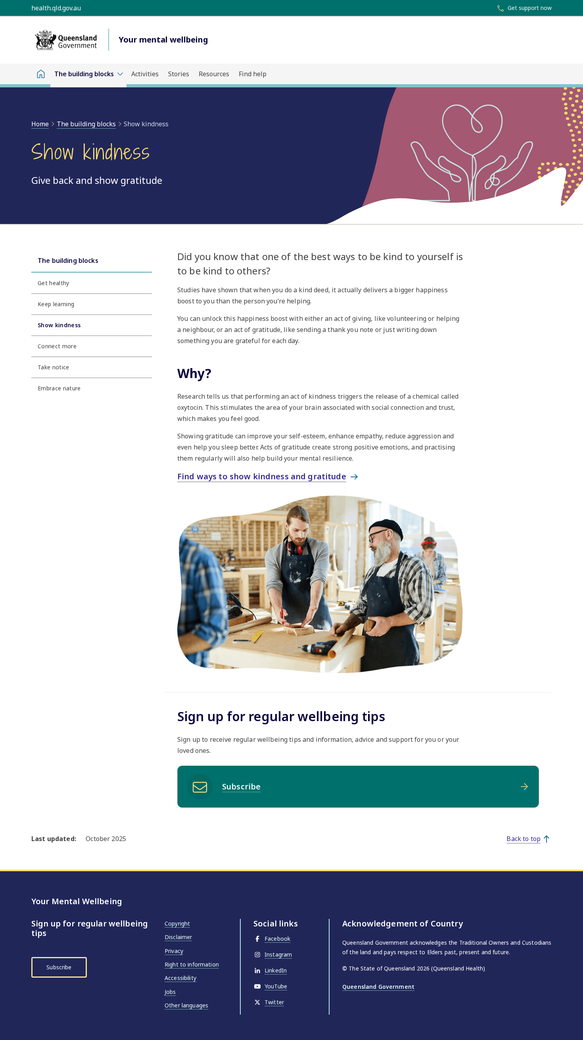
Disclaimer (178, 937)
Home (40, 124)
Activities (145, 73)
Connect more (57, 346)
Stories (178, 73)
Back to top (523, 838)
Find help (253, 73)
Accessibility (180, 978)
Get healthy (53, 283)
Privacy (174, 951)
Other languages (186, 1005)
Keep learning (56, 304)
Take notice (53, 367)
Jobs (170, 992)
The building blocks (86, 124)
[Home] (40, 74)
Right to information (192, 964)
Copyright (177, 923)
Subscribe (241, 786)
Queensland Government (378, 986)
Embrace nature (59, 388)
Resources (214, 73)
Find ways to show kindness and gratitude (261, 476)
